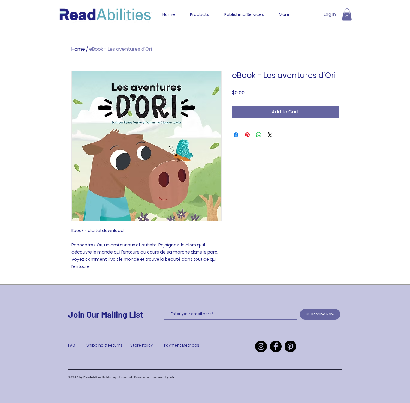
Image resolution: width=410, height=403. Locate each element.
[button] (347, 14)
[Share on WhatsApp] (258, 134)
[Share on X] (270, 134)
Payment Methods (181, 345)
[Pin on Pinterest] (247, 134)
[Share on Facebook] (236, 134)
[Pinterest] (290, 346)
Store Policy (141, 345)
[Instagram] (261, 346)
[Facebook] (276, 346)
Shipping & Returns (104, 345)
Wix (172, 377)
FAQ (71, 345)
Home (78, 49)
